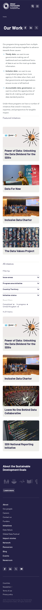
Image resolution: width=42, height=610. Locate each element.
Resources (7, 547)
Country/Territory (10, 289)
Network (6, 542)
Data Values (7, 530)
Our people (7, 509)
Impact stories (9, 538)
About (5, 504)
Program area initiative (12, 283)
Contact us (7, 517)
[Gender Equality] (37, 481)
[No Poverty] (6, 481)
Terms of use (7, 591)
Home (5, 17)
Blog (5, 551)
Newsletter (7, 587)
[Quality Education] (29, 481)
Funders (6, 521)
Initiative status (10, 295)
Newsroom (7, 560)
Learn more (9, 490)
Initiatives (7, 525)
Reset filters (7, 300)
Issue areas (8, 277)
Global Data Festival (11, 534)
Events (6, 555)
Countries (6, 583)
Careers (6, 513)
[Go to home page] (11, 6)
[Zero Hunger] (14, 481)
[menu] (37, 6)
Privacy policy (8, 594)
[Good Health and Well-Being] (21, 481)
